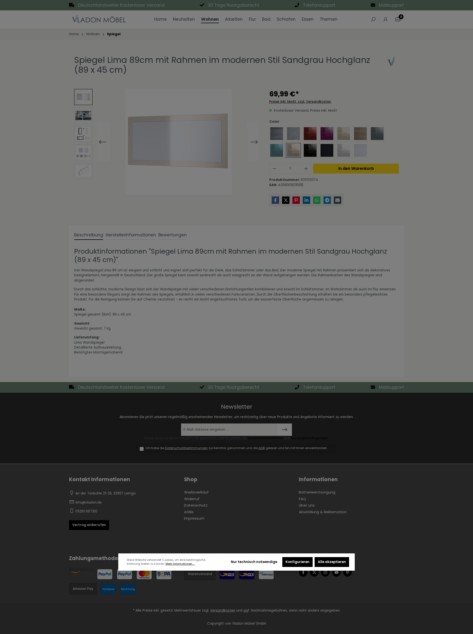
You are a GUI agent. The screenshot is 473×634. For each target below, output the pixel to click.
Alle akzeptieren (332, 562)
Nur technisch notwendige (254, 562)
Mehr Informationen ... (180, 564)
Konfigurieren (297, 562)
